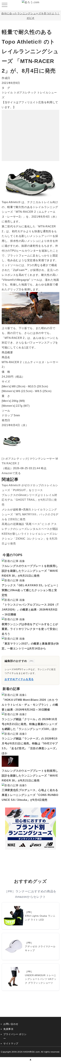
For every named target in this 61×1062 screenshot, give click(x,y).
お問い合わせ (10, 1024)
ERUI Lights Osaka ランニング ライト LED (40, 917)
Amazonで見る (11, 473)
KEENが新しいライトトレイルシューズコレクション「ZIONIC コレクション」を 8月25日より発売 (30, 538)
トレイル (7, 92)
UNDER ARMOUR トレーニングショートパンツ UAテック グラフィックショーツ (40, 979)
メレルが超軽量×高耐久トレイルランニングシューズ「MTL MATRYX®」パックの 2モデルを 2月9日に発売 (30, 514)
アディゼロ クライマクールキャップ (40, 948)
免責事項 (8, 1029)
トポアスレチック (25, 92)
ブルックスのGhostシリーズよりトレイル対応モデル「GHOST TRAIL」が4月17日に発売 (29, 500)
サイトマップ (10, 1043)
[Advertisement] (30, 131)
